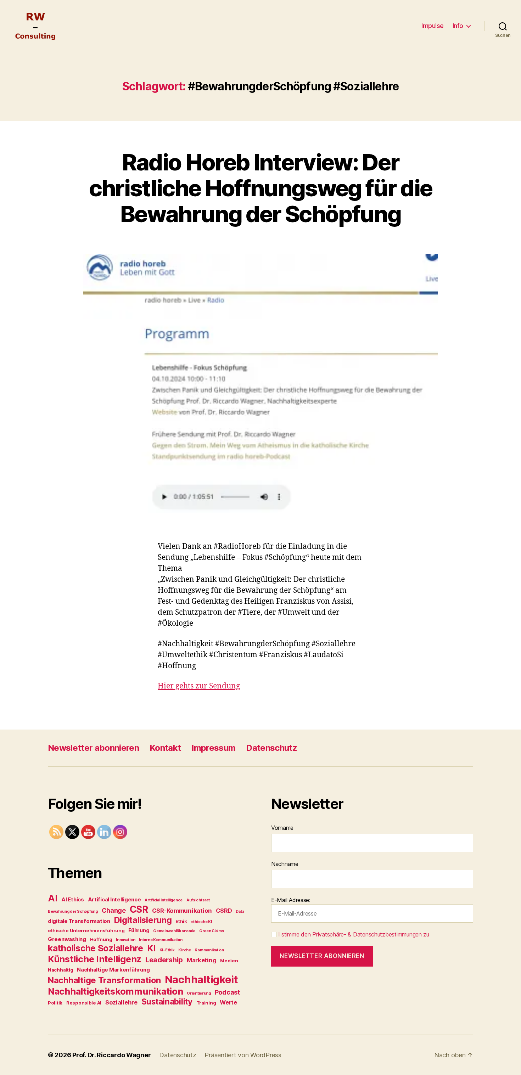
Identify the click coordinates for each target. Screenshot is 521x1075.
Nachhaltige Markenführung (113, 969)
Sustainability (166, 1001)
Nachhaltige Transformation (104, 980)
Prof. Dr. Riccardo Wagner (111, 1055)
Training (206, 1003)
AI (52, 898)
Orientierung (199, 993)
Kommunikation (209, 950)
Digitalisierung (143, 920)
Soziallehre (121, 1002)
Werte (228, 1002)
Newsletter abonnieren (93, 748)
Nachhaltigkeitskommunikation (115, 991)
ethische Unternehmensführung (86, 930)
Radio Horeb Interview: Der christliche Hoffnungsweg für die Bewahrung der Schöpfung (260, 187)
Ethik (181, 921)
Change (114, 910)
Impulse (432, 25)
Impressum (213, 748)
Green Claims (211, 931)
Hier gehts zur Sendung (199, 686)
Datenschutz (271, 748)
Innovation (125, 940)
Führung (138, 930)
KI (151, 948)
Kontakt (165, 748)
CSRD (224, 910)
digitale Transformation (79, 921)
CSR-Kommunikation (182, 910)
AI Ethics (72, 899)
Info (458, 25)
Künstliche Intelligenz (94, 958)
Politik (55, 1003)
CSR (139, 909)
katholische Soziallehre (95, 948)
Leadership (164, 960)
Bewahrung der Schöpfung (73, 911)
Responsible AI (83, 1003)
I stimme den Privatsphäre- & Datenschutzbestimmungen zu (353, 934)
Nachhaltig (60, 970)
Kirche (184, 950)
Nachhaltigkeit (201, 979)
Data (240, 911)
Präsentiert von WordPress (243, 1055)
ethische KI (201, 921)
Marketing (202, 960)
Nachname (284, 863)
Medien (229, 960)
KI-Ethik (167, 950)
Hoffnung (101, 939)
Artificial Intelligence (164, 900)
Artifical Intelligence (114, 899)
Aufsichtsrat (198, 900)
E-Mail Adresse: (290, 900)
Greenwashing (67, 939)
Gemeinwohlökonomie (174, 931)
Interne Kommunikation (160, 940)
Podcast (227, 992)
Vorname (282, 827)
